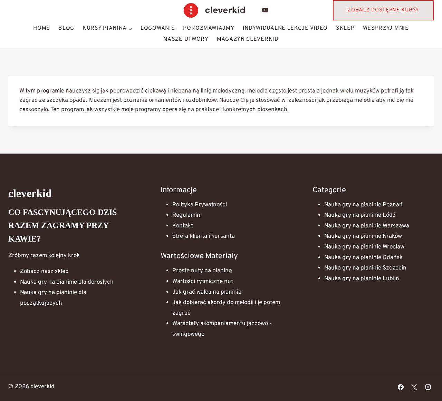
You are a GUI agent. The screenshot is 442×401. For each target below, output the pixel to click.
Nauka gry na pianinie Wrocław (364, 247)
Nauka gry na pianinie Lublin (361, 279)
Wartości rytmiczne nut (202, 281)
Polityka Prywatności (199, 205)
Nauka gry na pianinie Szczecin (365, 268)
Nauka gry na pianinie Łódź (360, 215)
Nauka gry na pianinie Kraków (363, 236)
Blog (66, 28)
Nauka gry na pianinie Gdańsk (363, 258)
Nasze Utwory (185, 39)
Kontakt (182, 226)
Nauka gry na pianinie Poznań (363, 205)
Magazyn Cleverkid (248, 39)
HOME (41, 28)
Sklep (345, 28)
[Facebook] (401, 387)
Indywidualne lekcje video (285, 28)
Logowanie (158, 28)
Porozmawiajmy (208, 28)
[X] (414, 387)
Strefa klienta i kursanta (203, 236)
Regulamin (186, 215)
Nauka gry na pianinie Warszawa (366, 226)
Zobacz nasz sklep (44, 271)
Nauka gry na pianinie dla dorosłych (67, 282)
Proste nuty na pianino (202, 271)
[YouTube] (265, 10)
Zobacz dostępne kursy (383, 10)
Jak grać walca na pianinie (206, 292)
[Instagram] (428, 387)
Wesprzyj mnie (386, 28)
